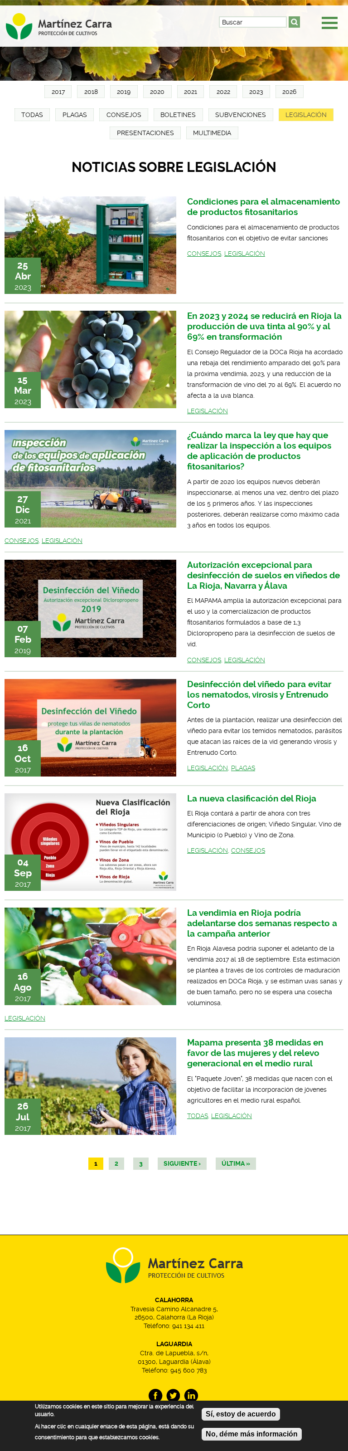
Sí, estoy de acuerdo (241, 1414)
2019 (123, 91)
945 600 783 (188, 1370)
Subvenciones (240, 114)
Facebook (156, 1396)
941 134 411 (188, 1325)
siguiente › (182, 1164)
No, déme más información (252, 1434)
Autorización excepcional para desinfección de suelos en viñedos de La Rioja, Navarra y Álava (263, 575)
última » (236, 1164)
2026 (289, 91)
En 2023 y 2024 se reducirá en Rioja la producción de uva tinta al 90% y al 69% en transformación (264, 326)
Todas (32, 114)
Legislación (306, 114)
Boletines (178, 114)
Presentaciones (145, 133)
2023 (256, 91)
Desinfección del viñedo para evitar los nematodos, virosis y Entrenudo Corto (259, 694)
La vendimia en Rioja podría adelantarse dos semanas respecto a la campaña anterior (262, 923)
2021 (190, 91)
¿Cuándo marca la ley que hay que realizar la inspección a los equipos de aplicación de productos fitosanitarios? (259, 451)
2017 (58, 91)
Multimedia (212, 133)
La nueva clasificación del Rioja (251, 798)
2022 (223, 91)
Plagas (75, 114)
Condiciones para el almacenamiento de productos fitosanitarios (263, 206)
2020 (157, 91)
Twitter (173, 1396)
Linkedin (191, 1396)
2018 (91, 91)
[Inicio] (67, 23)
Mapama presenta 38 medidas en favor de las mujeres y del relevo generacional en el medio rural (255, 1053)
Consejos (123, 114)
